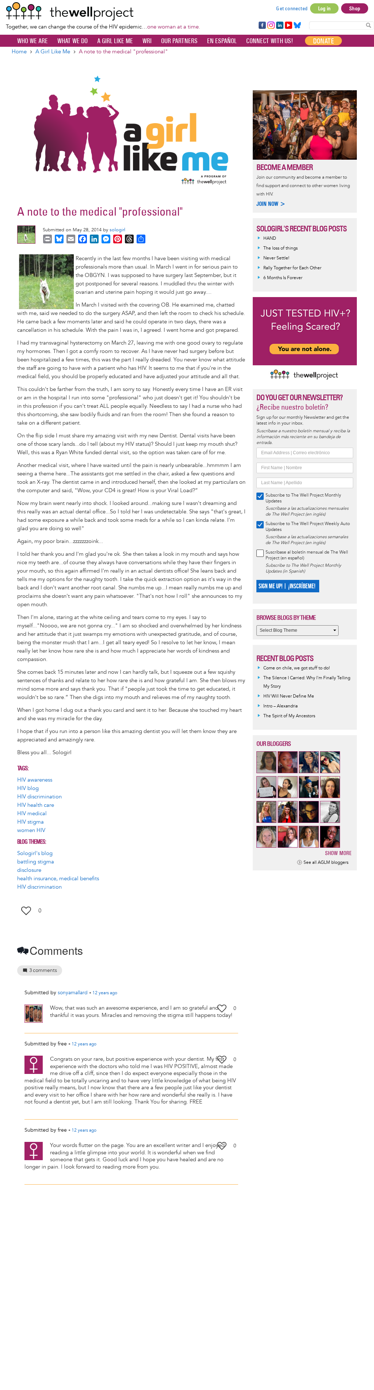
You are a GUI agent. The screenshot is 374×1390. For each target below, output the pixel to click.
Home (19, 51)
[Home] (103, 11)
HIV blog (28, 788)
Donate (323, 41)
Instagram (270, 25)
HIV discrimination (39, 796)
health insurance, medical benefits (58, 878)
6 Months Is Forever (282, 278)
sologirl (117, 230)
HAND (269, 238)
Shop (354, 8)
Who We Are (32, 41)
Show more (338, 853)
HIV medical (32, 813)
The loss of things (280, 248)
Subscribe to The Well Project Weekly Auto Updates (308, 526)
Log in (324, 8)
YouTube (288, 25)
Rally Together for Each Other (292, 268)
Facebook (262, 25)
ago (104, 993)
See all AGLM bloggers (326, 862)
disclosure (29, 870)
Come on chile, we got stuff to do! (296, 668)
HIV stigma (30, 822)
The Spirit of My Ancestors (289, 716)
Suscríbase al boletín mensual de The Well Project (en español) (307, 555)
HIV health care (35, 805)
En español (222, 41)
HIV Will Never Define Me (288, 696)
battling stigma (35, 861)
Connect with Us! (269, 41)
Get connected (292, 8)
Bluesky (297, 25)
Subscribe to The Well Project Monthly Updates (303, 498)
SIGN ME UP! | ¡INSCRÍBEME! (287, 586)
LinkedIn (279, 25)
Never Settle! (276, 258)
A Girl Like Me (115, 41)
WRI (147, 41)
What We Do (72, 41)
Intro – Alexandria (280, 706)
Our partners (179, 41)
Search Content (368, 25)
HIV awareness (34, 779)
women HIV (31, 830)
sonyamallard (73, 993)
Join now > (271, 203)
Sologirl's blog (35, 853)
